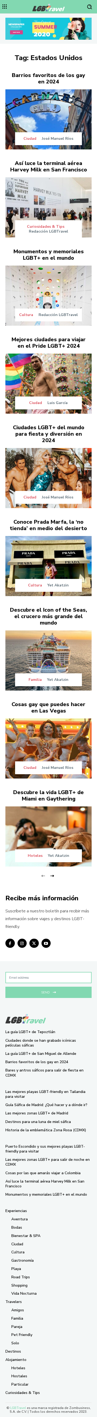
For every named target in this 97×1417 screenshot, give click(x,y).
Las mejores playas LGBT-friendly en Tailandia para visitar (45, 1094)
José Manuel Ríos (57, 138)
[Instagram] (22, 943)
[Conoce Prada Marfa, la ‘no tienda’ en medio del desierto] (48, 566)
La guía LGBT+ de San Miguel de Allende (40, 1053)
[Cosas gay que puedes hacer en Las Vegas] (48, 748)
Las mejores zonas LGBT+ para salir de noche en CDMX (47, 1162)
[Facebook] (10, 943)
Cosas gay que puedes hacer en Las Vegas (48, 707)
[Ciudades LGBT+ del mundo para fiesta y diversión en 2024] (48, 478)
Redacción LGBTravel (48, 231)
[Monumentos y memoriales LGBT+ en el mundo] (48, 296)
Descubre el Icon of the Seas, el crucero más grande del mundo (48, 616)
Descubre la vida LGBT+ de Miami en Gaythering (48, 795)
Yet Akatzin (58, 585)
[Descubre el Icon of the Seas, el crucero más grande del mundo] (48, 660)
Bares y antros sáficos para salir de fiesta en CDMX (44, 1073)
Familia (35, 679)
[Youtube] (46, 943)
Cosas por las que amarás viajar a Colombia (43, 1173)
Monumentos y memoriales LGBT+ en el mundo (48, 255)
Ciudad (29, 138)
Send (45, 992)
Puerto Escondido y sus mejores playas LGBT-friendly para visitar (45, 1149)
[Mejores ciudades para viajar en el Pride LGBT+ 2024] (48, 384)
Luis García (57, 402)
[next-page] (51, 875)
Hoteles (35, 855)
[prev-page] (43, 875)
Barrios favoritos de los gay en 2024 (48, 78)
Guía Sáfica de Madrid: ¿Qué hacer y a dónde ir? (46, 1104)
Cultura (26, 315)
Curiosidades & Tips (45, 226)
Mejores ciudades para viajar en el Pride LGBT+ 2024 (49, 343)
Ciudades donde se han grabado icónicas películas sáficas (40, 1043)
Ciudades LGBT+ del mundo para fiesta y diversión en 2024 (48, 434)
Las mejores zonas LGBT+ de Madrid (36, 1113)
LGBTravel (18, 1408)
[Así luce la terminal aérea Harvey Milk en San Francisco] (48, 207)
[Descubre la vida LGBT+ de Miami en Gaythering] (48, 836)
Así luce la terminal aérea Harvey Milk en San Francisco (48, 166)
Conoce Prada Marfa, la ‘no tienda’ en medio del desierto (48, 525)
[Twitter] (34, 943)
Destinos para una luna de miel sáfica (38, 1121)
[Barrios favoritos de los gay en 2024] (48, 119)
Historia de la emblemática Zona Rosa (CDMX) (45, 1130)
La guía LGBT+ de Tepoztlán (30, 1031)
